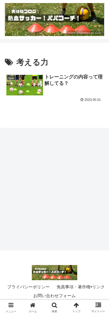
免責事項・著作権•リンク (81, 286)
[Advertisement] (54, 187)
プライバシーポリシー (28, 286)
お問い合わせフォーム (54, 295)
